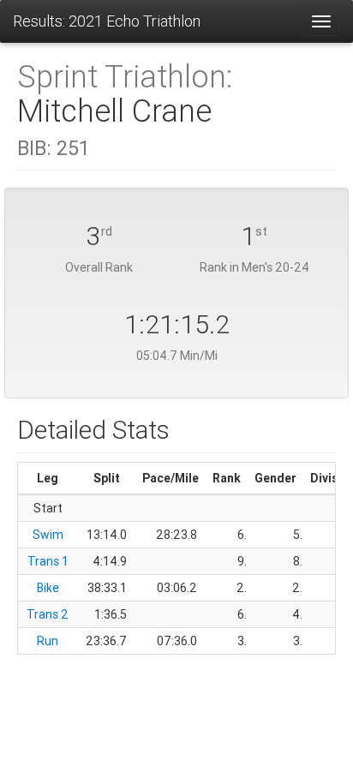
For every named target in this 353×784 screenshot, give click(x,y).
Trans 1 (48, 561)
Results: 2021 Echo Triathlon (106, 21)
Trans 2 (48, 614)
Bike (48, 587)
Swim (48, 534)
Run (47, 641)
